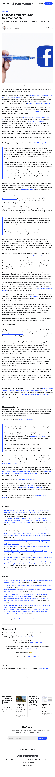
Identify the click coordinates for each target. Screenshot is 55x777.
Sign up (47, 760)
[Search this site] (36, 3)
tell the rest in (22, 419)
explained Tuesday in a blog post (41, 143)
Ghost (30, 765)
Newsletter (5, 11)
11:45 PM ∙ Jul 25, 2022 (27, 637)
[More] (8, 3)
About (7, 760)
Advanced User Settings (27, 762)
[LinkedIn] (23, 749)
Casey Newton (11, 27)
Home (3, 3)
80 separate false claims (28, 189)
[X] (20, 749)
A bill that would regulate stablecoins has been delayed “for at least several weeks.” (27, 546)
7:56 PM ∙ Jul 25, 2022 (33, 656)
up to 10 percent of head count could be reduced (16, 471)
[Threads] (29, 749)
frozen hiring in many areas (37, 436)
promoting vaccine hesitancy (34, 111)
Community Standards (27, 168)
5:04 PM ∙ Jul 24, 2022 (30, 648)
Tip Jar (41, 760)
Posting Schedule (32, 760)
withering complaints (33, 296)
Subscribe (48, 3)
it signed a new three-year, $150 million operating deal (34, 255)
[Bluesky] (26, 749)
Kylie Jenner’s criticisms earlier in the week (31, 487)
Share (49, 27)
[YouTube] (32, 749)
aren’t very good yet (30, 485)
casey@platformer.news (44, 668)
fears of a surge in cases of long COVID (38, 121)
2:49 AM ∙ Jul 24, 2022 (35, 642)
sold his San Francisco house (27, 479)
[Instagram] (34, 749)
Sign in (41, 3)
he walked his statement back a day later (38, 103)
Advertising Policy (21, 760)
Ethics (12, 760)
